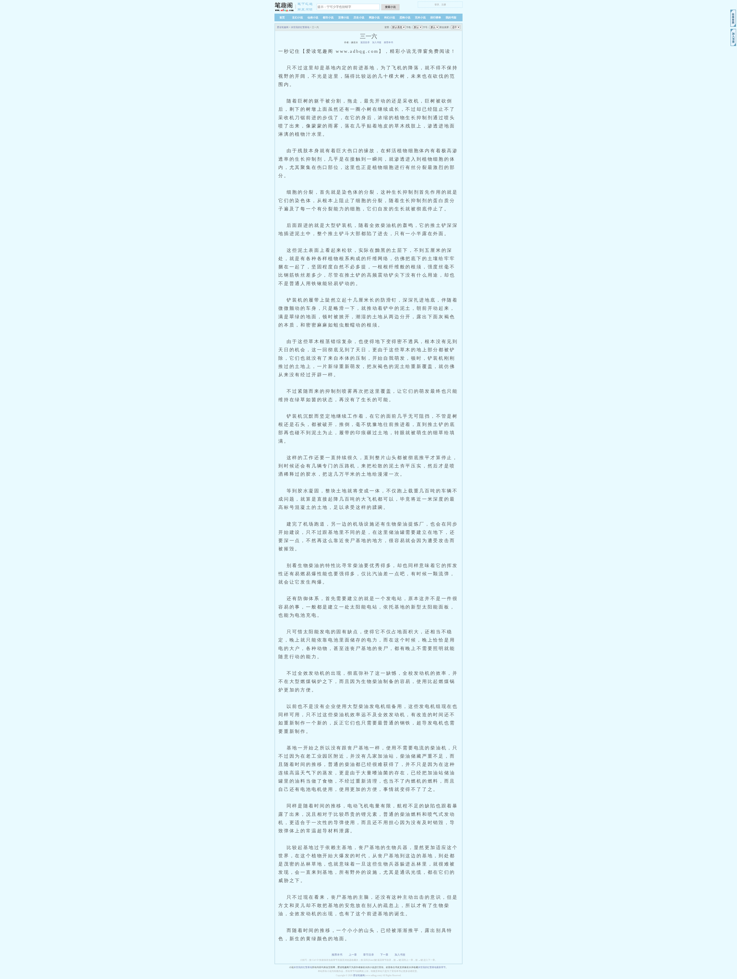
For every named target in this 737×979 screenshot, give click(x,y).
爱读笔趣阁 (293, 6)
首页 (282, 17)
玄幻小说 (297, 17)
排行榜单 (435, 17)
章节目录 (368, 954)
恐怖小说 (405, 17)
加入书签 (376, 42)
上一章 (353, 954)
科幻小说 (389, 17)
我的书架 (451, 17)
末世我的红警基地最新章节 (432, 967)
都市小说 (328, 17)
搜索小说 (390, 6)
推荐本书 (388, 42)
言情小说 (343, 17)
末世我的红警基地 (300, 27)
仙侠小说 (312, 17)
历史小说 (359, 17)
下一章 (384, 954)
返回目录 (365, 42)
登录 (437, 4)
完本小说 (420, 17)
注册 (443, 4)
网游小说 (374, 17)
